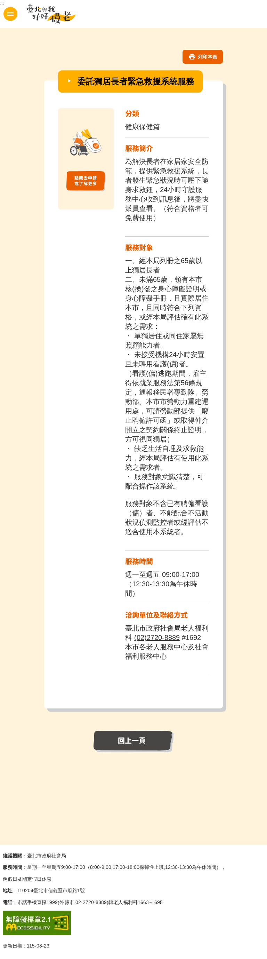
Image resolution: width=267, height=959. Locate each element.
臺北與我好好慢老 (51, 14)
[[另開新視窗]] (86, 189)
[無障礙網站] (37, 933)
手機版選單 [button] (10, 14)
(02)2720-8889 (157, 637)
